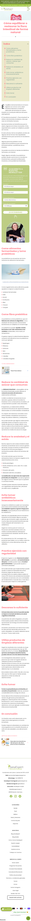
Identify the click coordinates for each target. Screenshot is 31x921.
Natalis (15, 808)
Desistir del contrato (15, 897)
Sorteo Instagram (15, 887)
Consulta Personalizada (15, 869)
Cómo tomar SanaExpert (15, 840)
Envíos (15, 884)
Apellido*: (5, 190)
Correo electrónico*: (8, 197)
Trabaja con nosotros (15, 852)
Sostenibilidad (15, 846)
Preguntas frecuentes (15, 866)
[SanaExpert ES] (8, 8)
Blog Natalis (15, 837)
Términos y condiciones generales (15, 878)
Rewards (3, 920)
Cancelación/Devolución (15, 872)
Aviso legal (15, 890)
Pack (15, 811)
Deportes (15, 823)
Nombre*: (5, 184)
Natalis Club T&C (15, 893)
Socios (15, 881)
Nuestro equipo (15, 843)
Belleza (15, 814)
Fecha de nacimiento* (9, 203)
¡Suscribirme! (15, 212)
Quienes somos (15, 849)
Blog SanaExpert (15, 834)
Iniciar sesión (15, 862)
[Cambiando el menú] (2, 9)
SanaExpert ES (17, 915)
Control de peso (15, 820)
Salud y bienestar (15, 817)
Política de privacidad (15, 875)
